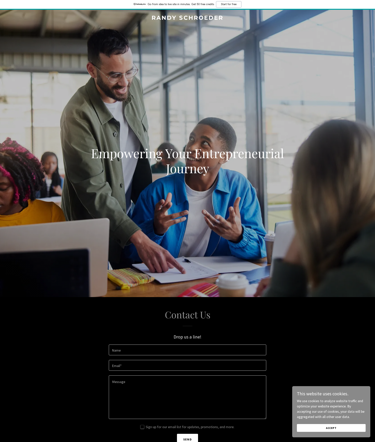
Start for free (229, 4)
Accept (331, 428)
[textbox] (187, 350)
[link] (187, 18)
